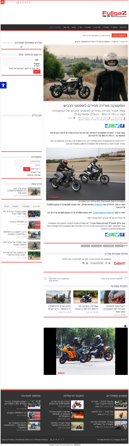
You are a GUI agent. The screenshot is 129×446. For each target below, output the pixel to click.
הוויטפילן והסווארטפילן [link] (103, 213)
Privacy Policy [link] (41, 440)
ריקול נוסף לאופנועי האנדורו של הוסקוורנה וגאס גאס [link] (114, 309)
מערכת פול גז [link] (118, 118)
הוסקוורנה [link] (119, 246)
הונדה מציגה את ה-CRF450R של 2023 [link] (59, 402)
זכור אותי (34, 169)
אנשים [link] (106, 27)
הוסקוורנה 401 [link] (108, 246)
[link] (3, 85)
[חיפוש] (2, 2)
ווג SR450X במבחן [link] (18, 222)
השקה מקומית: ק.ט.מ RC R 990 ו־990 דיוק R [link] (15, 212)
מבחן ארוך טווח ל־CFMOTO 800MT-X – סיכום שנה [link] (16, 190)
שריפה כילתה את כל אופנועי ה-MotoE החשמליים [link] (59, 414)
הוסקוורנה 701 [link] (96, 246)
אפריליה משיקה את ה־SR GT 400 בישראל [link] (86, 307)
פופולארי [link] (25, 206)
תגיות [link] (6, 206)
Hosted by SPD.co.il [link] (25, 440)
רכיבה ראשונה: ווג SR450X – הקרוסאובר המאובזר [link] (15, 233)
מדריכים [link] (97, 27)
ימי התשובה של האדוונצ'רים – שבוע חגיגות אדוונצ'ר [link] (15, 253)
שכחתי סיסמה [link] (33, 175)
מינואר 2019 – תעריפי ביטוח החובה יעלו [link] (102, 402)
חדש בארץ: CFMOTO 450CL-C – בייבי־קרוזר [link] (59, 307)
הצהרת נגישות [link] (8, 440)
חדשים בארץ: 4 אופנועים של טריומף (97, 35)
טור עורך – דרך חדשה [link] (102, 411)
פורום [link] (74, 27)
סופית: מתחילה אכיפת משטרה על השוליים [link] (102, 423)
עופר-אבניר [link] (85, 246)
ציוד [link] (81, 27)
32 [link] (96, 406)
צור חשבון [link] (35, 172)
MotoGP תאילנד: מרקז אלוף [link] (112, 278)
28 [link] (98, 414)
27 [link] (96, 427)
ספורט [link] (88, 27)
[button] (125, 326)
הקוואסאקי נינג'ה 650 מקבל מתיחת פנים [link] (59, 279)
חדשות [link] (115, 42)
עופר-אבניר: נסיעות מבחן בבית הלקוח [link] (60, 424)
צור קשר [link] (66, 27)
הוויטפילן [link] (98, 205)
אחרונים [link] (36, 206)
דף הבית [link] (123, 27)
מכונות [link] (115, 27)
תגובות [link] (15, 206)
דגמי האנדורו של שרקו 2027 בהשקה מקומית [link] (15, 243)
